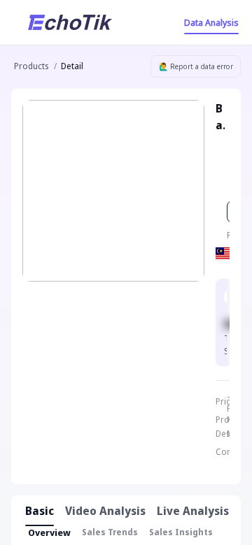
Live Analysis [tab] (193, 510)
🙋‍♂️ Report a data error (196, 66)
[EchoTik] (70, 22)
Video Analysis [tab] (105, 510)
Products (31, 66)
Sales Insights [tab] (181, 532)
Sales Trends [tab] (110, 532)
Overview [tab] (49, 532)
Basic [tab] (39, 510)
